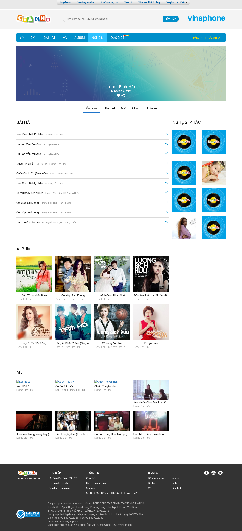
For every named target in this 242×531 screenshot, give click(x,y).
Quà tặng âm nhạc (86, 2)
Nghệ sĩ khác (186, 122)
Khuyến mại (65, 2)
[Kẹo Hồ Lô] (23, 381)
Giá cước (91, 488)
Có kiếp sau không (28, 202)
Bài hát (50, 38)
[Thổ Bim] (184, 199)
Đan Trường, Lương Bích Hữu (69, 299)
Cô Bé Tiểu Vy (64, 386)
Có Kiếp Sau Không (73, 295)
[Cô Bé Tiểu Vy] (64, 381)
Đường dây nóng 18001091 (63, 478)
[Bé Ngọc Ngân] (214, 172)
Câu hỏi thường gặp (59, 488)
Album (79, 38)
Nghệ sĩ (98, 38)
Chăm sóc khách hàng (149, 2)
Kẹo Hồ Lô (22, 386)
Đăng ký (198, 37)
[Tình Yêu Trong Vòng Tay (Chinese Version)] (34, 421)
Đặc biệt (118, 38)
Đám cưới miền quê (28, 222)
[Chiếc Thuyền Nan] (106, 381)
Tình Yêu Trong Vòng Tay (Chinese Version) (42, 434)
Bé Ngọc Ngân (213, 186)
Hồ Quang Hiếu (71, 193)
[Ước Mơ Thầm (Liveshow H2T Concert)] (151, 421)
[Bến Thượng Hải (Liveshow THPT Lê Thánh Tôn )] (73, 421)
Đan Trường (65, 202)
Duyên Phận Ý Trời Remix (32, 163)
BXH (34, 38)
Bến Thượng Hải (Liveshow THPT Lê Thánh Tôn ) (85, 434)
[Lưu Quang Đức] (184, 172)
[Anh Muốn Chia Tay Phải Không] (151, 389)
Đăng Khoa (213, 214)
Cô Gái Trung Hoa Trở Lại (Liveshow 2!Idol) (120, 434)
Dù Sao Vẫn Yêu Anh (29, 144)
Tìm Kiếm (171, 18)
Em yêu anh (151, 343)
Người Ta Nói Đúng (34, 343)
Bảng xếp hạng (156, 478)
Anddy (184, 155)
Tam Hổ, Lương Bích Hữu (67, 346)
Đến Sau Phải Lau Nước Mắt (151, 295)
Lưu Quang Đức (184, 186)
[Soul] (214, 227)
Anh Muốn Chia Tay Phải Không (152, 402)
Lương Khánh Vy (184, 241)
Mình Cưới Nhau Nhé (112, 295)
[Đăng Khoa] (214, 199)
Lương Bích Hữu (54, 134)
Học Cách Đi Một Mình (30, 134)
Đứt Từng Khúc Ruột (34, 295)
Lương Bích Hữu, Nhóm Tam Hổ (109, 346)
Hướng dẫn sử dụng (59, 483)
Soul (213, 241)
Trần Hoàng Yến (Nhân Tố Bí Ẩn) (213, 157)
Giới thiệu (91, 478)
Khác (183, 2)
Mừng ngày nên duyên (30, 193)
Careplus (170, 2)
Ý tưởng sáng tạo (109, 2)
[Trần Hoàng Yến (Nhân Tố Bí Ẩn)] (214, 141)
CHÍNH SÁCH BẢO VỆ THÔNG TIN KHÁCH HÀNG (112, 493)
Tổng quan (91, 108)
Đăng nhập (215, 37)
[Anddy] (184, 141)
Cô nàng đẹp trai (112, 343)
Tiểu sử (152, 108)
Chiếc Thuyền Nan (105, 386)
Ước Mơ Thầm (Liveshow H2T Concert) (157, 434)
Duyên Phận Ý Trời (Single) (73, 343)
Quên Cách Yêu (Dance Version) (35, 173)
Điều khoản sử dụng (96, 483)
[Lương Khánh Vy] (184, 227)
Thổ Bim (184, 214)
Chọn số (128, 2)
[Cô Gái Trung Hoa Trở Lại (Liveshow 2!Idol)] (112, 421)
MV (65, 38)
